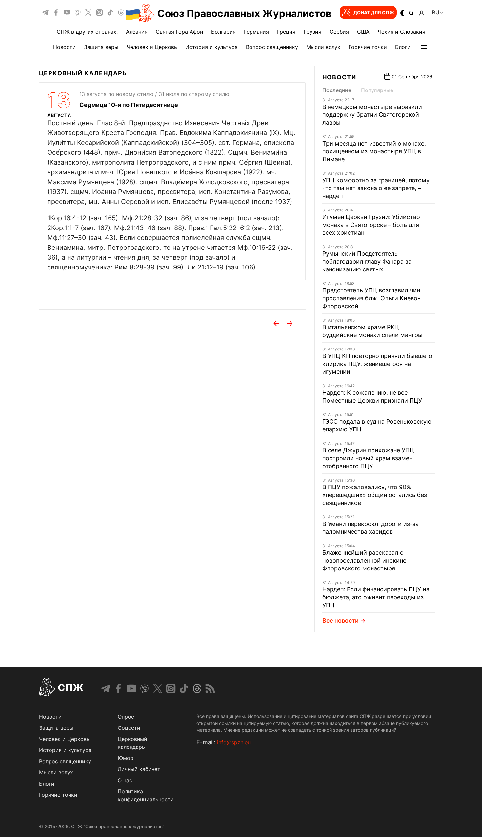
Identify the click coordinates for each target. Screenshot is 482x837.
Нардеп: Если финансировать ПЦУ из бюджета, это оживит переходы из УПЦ (375, 597)
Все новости (340, 620)
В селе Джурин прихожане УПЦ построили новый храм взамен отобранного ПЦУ (368, 458)
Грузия (312, 32)
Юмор (125, 758)
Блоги (403, 47)
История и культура (211, 47)
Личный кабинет (139, 769)
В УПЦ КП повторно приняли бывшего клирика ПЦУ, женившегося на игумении (377, 363)
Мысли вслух (323, 47)
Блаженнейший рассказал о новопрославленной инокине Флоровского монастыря (364, 560)
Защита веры (101, 47)
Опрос (126, 716)
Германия (256, 32)
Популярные (377, 90)
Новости (64, 47)
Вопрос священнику (272, 47)
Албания (137, 32)
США (363, 32)
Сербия (339, 32)
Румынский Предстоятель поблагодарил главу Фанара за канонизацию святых (367, 261)
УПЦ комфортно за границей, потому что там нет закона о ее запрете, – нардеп (376, 188)
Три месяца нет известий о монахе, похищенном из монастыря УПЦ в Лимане (374, 151)
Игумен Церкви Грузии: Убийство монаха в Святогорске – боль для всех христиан (371, 224)
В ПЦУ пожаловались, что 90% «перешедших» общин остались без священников (374, 495)
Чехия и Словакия (401, 32)
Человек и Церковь (152, 47)
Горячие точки (368, 47)
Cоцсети (129, 728)
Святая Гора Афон (179, 32)
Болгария (223, 32)
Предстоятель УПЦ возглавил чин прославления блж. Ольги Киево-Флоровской (371, 298)
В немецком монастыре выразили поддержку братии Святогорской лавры (372, 114)
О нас (125, 780)
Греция (286, 32)
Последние (336, 90)
